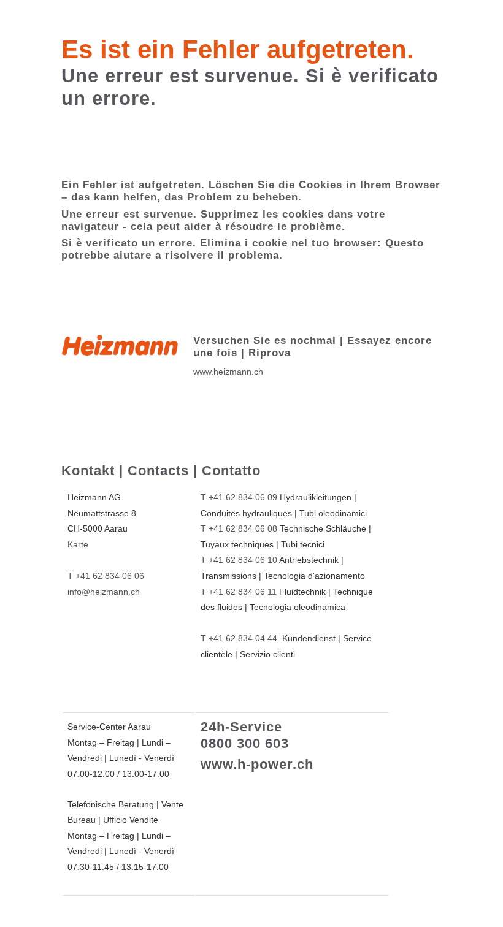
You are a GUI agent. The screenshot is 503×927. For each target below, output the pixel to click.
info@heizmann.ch (103, 592)
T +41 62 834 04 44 (239, 638)
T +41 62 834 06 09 (239, 497)
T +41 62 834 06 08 (239, 528)
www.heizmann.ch (228, 371)
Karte (77, 544)
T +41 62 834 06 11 (239, 592)
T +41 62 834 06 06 (105, 576)
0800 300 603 (245, 743)
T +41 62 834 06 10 (239, 560)
